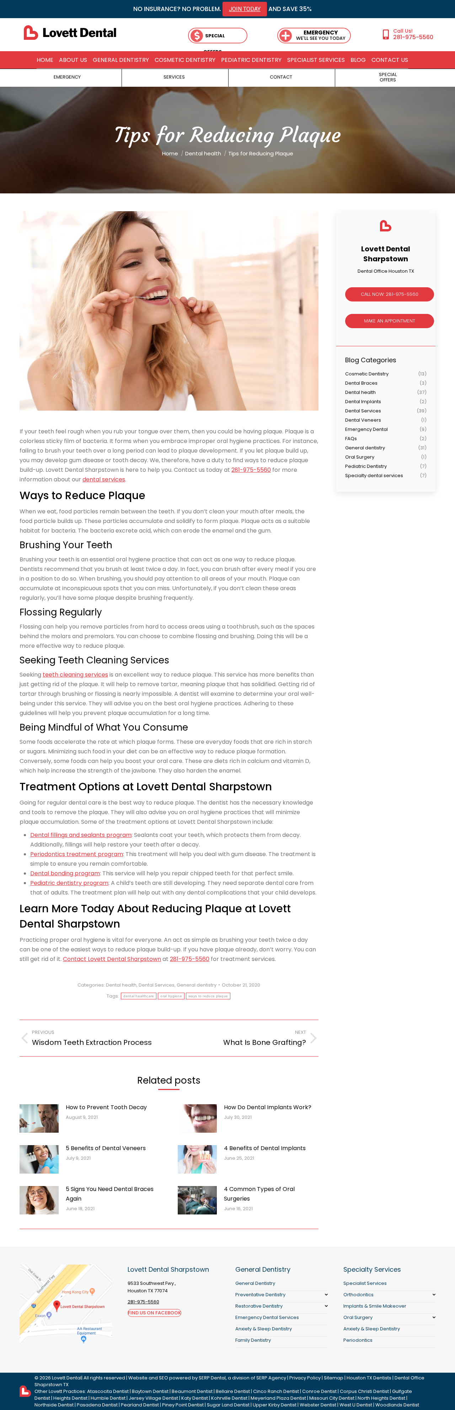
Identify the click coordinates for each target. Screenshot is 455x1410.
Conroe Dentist (319, 1391)
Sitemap (333, 1377)
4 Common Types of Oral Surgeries (259, 1194)
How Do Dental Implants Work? (267, 1107)
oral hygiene (171, 996)
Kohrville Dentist (229, 1398)
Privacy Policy (305, 1377)
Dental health (121, 985)
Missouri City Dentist (331, 1398)
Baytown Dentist (150, 1391)
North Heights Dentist (381, 1398)
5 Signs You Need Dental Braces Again (110, 1194)
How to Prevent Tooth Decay (106, 1107)
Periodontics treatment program (76, 854)
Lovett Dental (66, 1377)
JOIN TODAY (245, 9)
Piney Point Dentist (183, 1404)
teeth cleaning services (75, 675)
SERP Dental (212, 1377)
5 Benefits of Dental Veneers (106, 1148)
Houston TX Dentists (369, 1377)
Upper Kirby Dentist (274, 1404)
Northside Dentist (54, 1404)
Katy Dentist (194, 1398)
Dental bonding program (65, 873)
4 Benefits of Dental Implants (265, 1148)
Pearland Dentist (140, 1404)
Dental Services (157, 985)
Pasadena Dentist (97, 1404)
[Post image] (39, 1118)
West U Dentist (355, 1404)
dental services (103, 479)
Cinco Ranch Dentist (276, 1391)
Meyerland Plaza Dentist (278, 1398)
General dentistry (196, 985)
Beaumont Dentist (192, 1391)
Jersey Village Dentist (153, 1398)
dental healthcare (138, 996)
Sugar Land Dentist (228, 1404)
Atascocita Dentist (108, 1391)
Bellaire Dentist (233, 1391)
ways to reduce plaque (208, 996)
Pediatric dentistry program (69, 883)
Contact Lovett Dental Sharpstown (112, 959)
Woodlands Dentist (397, 1404)
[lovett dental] (70, 32)
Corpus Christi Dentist (364, 1391)
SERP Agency (271, 1377)
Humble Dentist (108, 1398)
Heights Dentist (70, 1398)
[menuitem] (45, 60)
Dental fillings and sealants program (81, 835)
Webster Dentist (318, 1404)
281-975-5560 (413, 37)
